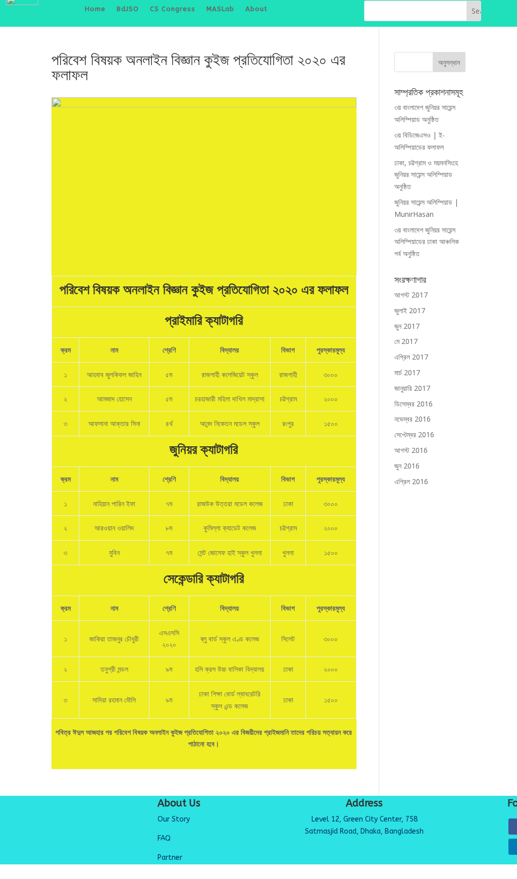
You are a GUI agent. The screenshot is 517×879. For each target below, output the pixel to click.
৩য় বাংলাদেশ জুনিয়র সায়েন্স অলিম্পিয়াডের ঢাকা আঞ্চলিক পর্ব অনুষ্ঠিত (426, 242)
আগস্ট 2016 (411, 450)
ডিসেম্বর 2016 (413, 403)
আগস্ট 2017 (411, 295)
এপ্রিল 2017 (411, 357)
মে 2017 (406, 341)
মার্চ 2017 (407, 372)
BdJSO (128, 9)
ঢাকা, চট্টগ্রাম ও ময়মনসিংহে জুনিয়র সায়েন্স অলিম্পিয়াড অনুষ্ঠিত (426, 175)
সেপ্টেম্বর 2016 (414, 434)
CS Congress (172, 9)
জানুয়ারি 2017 (412, 388)
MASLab (220, 9)
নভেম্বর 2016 (412, 419)
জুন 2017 (407, 326)
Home (95, 9)
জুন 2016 (407, 466)
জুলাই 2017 (409, 310)
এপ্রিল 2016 (411, 481)
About (256, 9)
